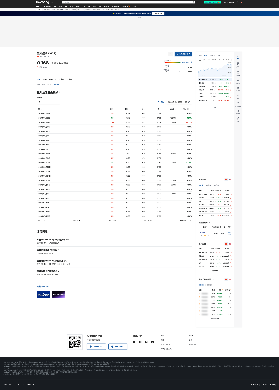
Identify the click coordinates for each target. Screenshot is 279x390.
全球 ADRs (80, 9)
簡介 (43, 85)
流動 (162, 340)
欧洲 (98, 9)
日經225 (201, 90)
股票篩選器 (115, 6)
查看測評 (229, 233)
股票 (39, 9)
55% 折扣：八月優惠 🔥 (212, 2)
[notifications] (237, 2)
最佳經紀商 (203, 223)
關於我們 (192, 335)
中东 (103, 9)
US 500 (201, 97)
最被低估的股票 (205, 279)
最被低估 (201, 285)
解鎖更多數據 (185, 62)
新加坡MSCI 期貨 (204, 86)
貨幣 (200, 55)
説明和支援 (193, 344)
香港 (53, 9)
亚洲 (107, 9)
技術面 (61, 79)
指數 (205, 55)
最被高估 (209, 285)
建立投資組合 (165, 344)
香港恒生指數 (203, 79)
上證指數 (201, 83)
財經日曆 (106, 6)
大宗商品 (212, 55)
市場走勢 (202, 180)
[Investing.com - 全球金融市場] (44, 2)
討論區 (69, 79)
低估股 (117, 9)
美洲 (94, 9)
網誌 (162, 335)
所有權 (49, 85)
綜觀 (38, 85)
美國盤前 (67, 9)
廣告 (190, 340)
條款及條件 (254, 385)
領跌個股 (216, 185)
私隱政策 (264, 385)
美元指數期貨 (203, 100)
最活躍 (201, 185)
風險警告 (272, 385)
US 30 (201, 93)
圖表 (45, 79)
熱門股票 (202, 244)
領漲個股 (208, 185)
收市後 (74, 9)
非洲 (112, 9)
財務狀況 (52, 79)
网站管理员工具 (166, 349)
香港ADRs (88, 9)
